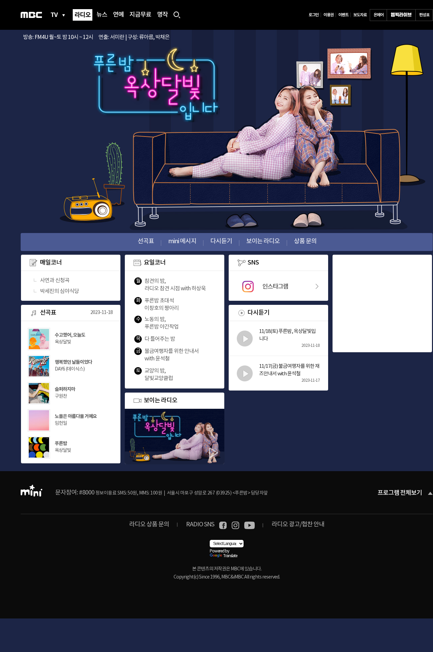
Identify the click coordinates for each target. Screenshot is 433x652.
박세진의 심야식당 (59, 291)
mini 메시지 (182, 241)
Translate (230, 556)
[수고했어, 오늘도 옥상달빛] (69, 348)
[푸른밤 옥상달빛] (69, 456)
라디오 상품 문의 (149, 525)
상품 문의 (305, 241)
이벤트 (343, 15)
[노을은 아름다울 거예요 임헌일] (69, 429)
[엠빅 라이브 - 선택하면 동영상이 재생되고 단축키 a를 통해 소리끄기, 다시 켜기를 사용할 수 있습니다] (401, 15)
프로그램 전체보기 (400, 493)
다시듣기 (221, 241)
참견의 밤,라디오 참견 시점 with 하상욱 (175, 285)
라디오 (82, 15)
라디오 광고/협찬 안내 (298, 524)
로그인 (314, 15)
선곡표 (146, 241)
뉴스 (101, 15)
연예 (118, 15)
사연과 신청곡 (54, 280)
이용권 (328, 15)
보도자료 (360, 15)
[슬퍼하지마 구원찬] (69, 402)
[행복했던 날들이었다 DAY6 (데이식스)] (69, 375)
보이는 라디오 (263, 241)
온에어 (378, 15)
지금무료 (140, 15)
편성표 (424, 15)
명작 (162, 15)
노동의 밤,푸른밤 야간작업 (161, 323)
